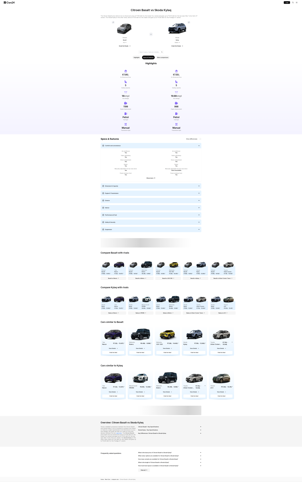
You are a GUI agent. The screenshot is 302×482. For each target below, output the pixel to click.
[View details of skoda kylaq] (194, 341)
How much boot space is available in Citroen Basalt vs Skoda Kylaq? (158, 465)
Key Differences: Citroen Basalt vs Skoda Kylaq (152, 433)
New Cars (108, 479)
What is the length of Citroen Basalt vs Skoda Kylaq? (153, 462)
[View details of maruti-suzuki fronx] (140, 384)
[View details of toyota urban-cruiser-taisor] (221, 341)
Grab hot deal (113, 352)
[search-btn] (292, 2)
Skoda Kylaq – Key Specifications (148, 430)
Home (102, 479)
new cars (119, 433)
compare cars (115, 479)
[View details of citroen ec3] (221, 384)
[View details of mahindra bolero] (140, 341)
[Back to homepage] (9, 2)
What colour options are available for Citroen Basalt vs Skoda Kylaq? (158, 456)
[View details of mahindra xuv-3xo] (167, 341)
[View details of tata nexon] (113, 341)
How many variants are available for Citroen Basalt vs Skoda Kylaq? (158, 459)
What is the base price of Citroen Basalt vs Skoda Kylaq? (155, 452)
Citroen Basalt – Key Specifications (148, 427)
